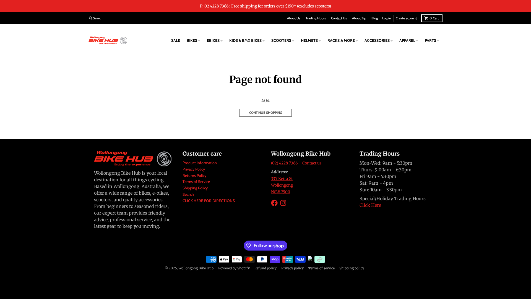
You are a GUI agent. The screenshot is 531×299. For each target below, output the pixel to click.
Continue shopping (265, 112)
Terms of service (321, 268)
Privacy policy (292, 268)
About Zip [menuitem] (359, 18)
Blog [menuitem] (374, 18)
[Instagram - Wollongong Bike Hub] (283, 203)
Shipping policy (351, 268)
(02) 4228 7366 (284, 163)
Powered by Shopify (234, 268)
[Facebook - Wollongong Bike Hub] (274, 203)
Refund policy (265, 268)
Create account (406, 18)
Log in (386, 18)
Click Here (370, 205)
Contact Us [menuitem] (339, 18)
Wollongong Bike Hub (196, 268)
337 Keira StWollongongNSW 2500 (282, 185)
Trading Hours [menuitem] (316, 18)
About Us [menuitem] (293, 18)
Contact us (312, 163)
